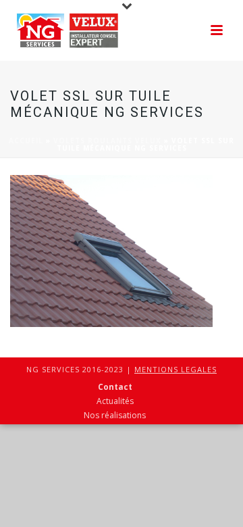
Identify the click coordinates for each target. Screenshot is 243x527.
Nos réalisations (115, 415)
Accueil (26, 140)
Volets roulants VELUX (107, 140)
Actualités (115, 401)
